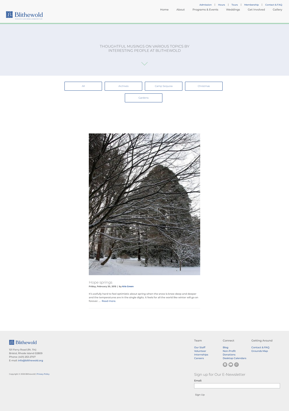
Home (164, 9)
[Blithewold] (24, 15)
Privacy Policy (43, 374)
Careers (199, 358)
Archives (123, 86)
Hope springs (100, 282)
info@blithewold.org (30, 360)
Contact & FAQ (273, 4)
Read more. (109, 301)
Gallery (277, 9)
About (180, 9)
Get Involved (256, 9)
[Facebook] (225, 364)
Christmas (204, 86)
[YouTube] (230, 364)
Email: (198, 380)
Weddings (233, 9)
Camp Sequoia (163, 86)
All (83, 86)
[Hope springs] (144, 204)
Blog (225, 347)
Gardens (143, 97)
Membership (251, 4)
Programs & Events (205, 9)
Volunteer (200, 351)
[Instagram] (236, 364)
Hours (221, 4)
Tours (235, 4)
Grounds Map (259, 351)
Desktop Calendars (234, 358)
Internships (201, 354)
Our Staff (199, 347)
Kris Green (128, 286)
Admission (205, 4)
